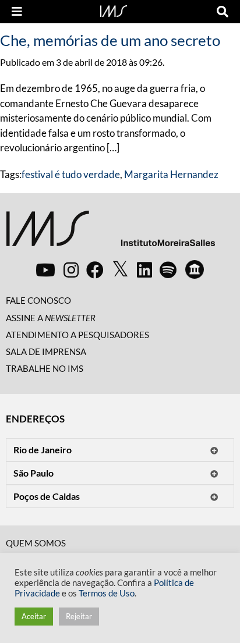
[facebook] (95, 269)
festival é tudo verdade (71, 174)
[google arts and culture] (194, 269)
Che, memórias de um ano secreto (110, 40)
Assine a (51, 317)
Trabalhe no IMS (44, 368)
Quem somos (36, 543)
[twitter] (120, 269)
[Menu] (17, 11)
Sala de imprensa (46, 351)
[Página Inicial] (114, 10)
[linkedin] (144, 269)
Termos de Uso (107, 593)
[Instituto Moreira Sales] (110, 233)
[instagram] (71, 269)
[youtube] (45, 269)
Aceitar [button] (34, 616)
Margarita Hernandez (171, 174)
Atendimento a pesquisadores (77, 334)
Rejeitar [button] (79, 616)
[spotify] (168, 269)
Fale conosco (38, 300)
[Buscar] (222, 11)
